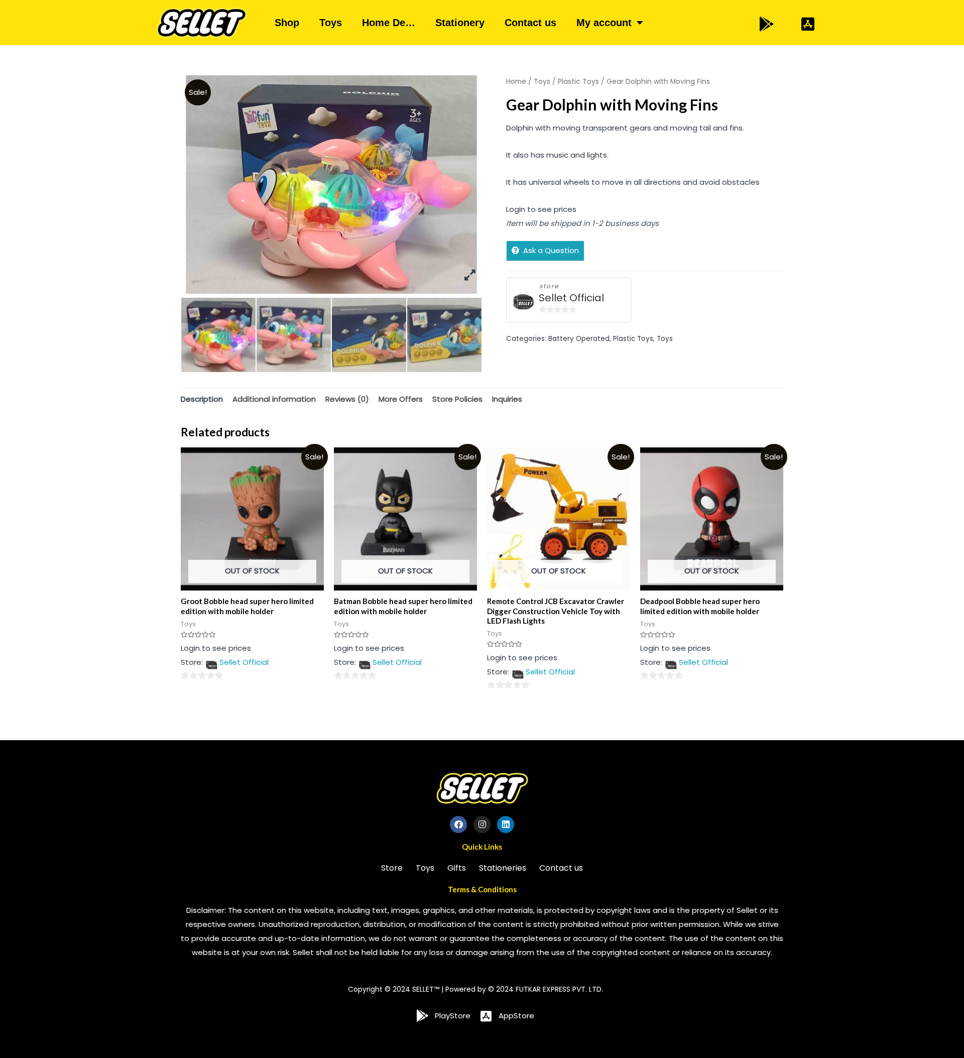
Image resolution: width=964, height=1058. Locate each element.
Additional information (274, 399)
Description (202, 399)
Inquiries (507, 399)
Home (516, 81)
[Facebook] (458, 824)
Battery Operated (579, 338)
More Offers (401, 399)
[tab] (202, 399)
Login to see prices (541, 209)
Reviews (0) (347, 399)
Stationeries (502, 868)
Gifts (456, 868)
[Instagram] (482, 824)
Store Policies (457, 399)
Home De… (388, 22)
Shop (287, 22)
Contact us (530, 22)
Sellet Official (571, 298)
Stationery (460, 22)
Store (392, 868)
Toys (330, 22)
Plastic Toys (578, 81)
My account (604, 22)
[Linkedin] (505, 824)
